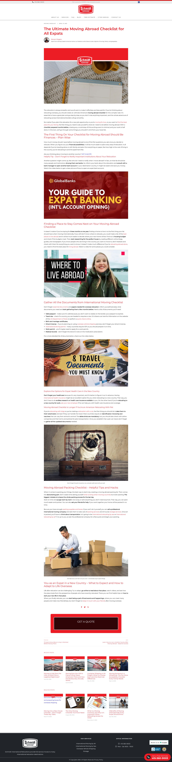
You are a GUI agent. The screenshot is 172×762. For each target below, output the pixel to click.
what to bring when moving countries (97, 495)
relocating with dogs (57, 411)
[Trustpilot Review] (159, 742)
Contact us (116, 17)
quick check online (84, 319)
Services (65, 17)
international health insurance (54, 398)
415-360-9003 (39, 2)
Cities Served (103, 17)
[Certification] (164, 749)
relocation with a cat (86, 411)
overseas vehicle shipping (86, 324)
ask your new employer (69, 403)
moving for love (100, 122)
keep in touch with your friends (94, 601)
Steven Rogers (56, 39)
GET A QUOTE (87, 154)
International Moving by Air (86, 743)
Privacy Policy (98, 760)
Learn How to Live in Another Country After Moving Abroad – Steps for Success (115, 642)
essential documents (60, 307)
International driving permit (56, 326)
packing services (93, 512)
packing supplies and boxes (73, 509)
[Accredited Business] (156, 749)
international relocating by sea (103, 514)
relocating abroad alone (118, 244)
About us (55, 17)
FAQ (72, 17)
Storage (86, 751)
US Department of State (59, 319)
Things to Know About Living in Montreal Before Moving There (56, 642)
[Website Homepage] (86, 9)
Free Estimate (89, 17)
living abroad (73, 247)
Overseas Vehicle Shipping (86, 749)
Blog (79, 17)
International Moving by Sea (86, 746)
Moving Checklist (50, 23)
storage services (115, 512)
